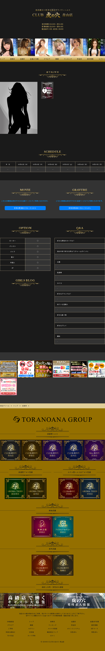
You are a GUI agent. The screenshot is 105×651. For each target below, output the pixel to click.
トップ (31, 621)
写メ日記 (10, 635)
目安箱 (31, 632)
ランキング (52, 625)
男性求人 (94, 632)
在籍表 (73, 621)
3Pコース (94, 628)
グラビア (10, 625)
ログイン (31, 628)
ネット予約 (31, 635)
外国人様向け (10, 632)
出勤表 (52, 621)
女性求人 (73, 632)
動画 (31, 625)
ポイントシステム (73, 628)
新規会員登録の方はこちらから (25, 208)
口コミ (52, 635)
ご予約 (10, 628)
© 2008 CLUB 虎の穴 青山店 (52, 642)
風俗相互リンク (52, 632)
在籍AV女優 (94, 621)
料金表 (73, 625)
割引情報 (94, 625)
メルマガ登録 (52, 628)
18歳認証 (10, 621)
